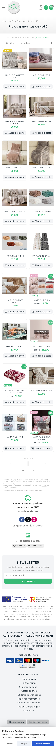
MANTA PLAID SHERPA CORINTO (14, 122)
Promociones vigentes (29, 702)
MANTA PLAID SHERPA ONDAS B (41, 438)
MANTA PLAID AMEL (14, 167)
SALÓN (44, 486)
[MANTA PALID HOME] (14, 422)
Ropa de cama (16, 722)
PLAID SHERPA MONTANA (41, 390)
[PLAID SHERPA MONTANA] (41, 376)
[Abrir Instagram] (34, 519)
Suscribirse (28, 581)
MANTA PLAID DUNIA (41, 346)
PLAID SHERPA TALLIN (41, 121)
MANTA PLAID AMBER (15, 256)
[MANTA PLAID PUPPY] (14, 331)
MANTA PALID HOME (14, 437)
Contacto (29, 710)
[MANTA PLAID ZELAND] (41, 197)
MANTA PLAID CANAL (41, 256)
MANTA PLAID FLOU (41, 300)
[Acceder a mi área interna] (46, 7)
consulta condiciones (28, 511)
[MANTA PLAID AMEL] (14, 153)
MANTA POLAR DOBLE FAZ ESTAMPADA (14, 391)
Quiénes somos (29, 683)
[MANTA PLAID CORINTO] (14, 197)
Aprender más (34, 737)
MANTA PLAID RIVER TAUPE (14, 301)
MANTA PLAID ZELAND (41, 212)
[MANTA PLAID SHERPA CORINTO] (14, 106)
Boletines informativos (29, 698)
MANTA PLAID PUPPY (15, 346)
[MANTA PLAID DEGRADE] (41, 60)
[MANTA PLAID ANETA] (41, 153)
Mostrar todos (42, 37)
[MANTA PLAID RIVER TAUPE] (14, 285)
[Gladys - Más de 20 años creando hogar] (13, 7)
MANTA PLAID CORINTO (14, 212)
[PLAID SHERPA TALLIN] (41, 106)
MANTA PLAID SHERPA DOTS (14, 76)
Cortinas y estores (38, 722)
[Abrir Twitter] (28, 519)
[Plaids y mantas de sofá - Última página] (34, 463)
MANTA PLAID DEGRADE (41, 75)
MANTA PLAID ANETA (41, 167)
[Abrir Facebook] (21, 519)
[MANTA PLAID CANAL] (41, 241)
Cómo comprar (29, 679)
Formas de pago (29, 687)
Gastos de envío (29, 691)
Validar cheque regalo (29, 706)
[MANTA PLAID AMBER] (14, 241)
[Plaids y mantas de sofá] (11, 463)
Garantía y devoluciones (29, 695)
